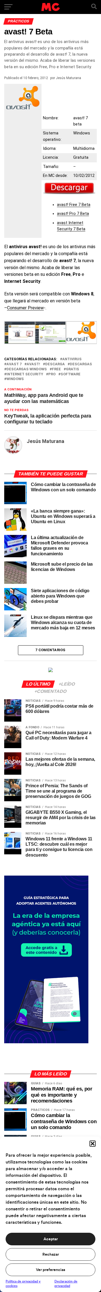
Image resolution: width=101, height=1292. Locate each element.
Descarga (55, 364)
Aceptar (50, 1239)
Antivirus (72, 359)
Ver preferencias (50, 1270)
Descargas (81, 364)
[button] (92, 1143)
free (56, 369)
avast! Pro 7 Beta (73, 213)
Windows (15, 379)
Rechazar (50, 1255)
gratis (72, 369)
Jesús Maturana (68, 78)
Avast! (33, 364)
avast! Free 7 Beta (73, 204)
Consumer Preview (25, 307)
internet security (24, 374)
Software (71, 374)
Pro (52, 374)
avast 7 (14, 364)
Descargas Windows (26, 369)
